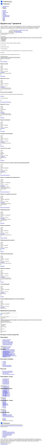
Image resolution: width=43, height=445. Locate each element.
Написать (2, 96)
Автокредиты (5, 12)
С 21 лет (4, 364)
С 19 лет (4, 362)
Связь (4, 17)
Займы (4, 13)
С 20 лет (4, 363)
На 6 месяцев (5, 392)
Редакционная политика (7, 434)
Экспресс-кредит (6, 348)
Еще (4, 20)
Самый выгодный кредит (7, 343)
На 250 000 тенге (6, 382)
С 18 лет (4, 361)
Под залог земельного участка (8, 374)
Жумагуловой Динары (24, 30)
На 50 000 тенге (6, 379)
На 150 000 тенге (6, 380)
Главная (4, 418)
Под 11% (4, 407)
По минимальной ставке (7, 344)
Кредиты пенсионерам (7, 365)
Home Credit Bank (3, 61)
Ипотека (4, 11)
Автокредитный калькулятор (8, 416)
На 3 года (4, 395)
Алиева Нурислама (18, 32)
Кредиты (4, 10)
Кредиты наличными (7, 339)
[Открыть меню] (11, 2)
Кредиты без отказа (6, 347)
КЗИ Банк (2, 160)
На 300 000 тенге (6, 383)
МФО (4, 19)
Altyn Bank (2, 131)
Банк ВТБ (2, 223)
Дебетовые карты (6, 16)
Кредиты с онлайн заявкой (8, 342)
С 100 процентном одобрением (9, 349)
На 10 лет (4, 401)
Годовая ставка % (3, 316)
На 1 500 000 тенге (6, 393)
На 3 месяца (5, 391)
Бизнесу (4, 8)
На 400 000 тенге (6, 386)
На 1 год (4, 393)
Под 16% (4, 413)
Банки (4, 18)
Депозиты (4, 14)
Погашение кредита (6, 355)
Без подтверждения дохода (8, 341)
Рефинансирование (6, 352)
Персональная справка (7, 435)
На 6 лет (4, 398)
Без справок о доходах (7, 346)
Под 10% (4, 406)
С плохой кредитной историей (8, 350)
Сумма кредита (3, 34)
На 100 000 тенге (6, 378)
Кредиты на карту (6, 340)
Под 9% (4, 405)
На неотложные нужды (7, 354)
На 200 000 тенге (6, 381)
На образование (6, 353)
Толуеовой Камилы (17, 31)
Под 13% (4, 410)
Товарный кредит (6, 351)
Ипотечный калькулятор (7, 415)
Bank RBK (2, 266)
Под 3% (4, 402)
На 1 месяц (5, 390)
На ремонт (5, 356)
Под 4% (4, 403)
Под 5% (4, 404)
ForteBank (2, 117)
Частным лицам (6, 6)
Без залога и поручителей (7, 371)
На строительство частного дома (9, 353)
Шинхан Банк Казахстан (5, 175)
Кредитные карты (6, 15)
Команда (4, 437)
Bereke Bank (2, 76)
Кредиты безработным (7, 366)
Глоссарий (5, 436)
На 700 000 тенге (6, 389)
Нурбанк (2, 146)
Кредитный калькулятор (7, 414)
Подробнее (2, 72)
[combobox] (21, 37)
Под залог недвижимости (7, 372)
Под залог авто (5, 373)
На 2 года (4, 394)
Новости (4, 7)
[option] (2, 37)
